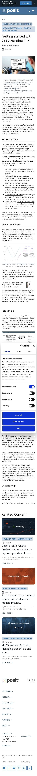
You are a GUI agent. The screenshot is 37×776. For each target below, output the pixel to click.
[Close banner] (34, 346)
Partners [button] (6, 720)
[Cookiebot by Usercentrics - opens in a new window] (21, 345)
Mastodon (14, 768)
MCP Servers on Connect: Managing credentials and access (16, 648)
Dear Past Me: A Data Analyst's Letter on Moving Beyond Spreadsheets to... (17, 549)
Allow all (18, 415)
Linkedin (24, 768)
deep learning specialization (24, 455)
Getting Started (7, 272)
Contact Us (7, 734)
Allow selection (18, 422)
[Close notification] (34, 3)
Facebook (9, 768)
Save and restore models (25, 202)
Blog (3, 19)
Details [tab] (18, 351)
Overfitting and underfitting (14, 195)
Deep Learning (25, 467)
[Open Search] (28, 10)
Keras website (26, 157)
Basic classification (11, 169)
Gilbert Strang (6, 461)
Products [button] (6, 697)
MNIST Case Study (24, 272)
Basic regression (10, 185)
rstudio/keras (6, 499)
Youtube (4, 768)
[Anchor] (20, 139)
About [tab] (30, 351)
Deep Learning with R (9, 285)
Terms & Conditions (8, 762)
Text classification (11, 176)
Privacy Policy (25, 762)
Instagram (19, 768)
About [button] (4, 726)
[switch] (32, 393)
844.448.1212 (7, 745)
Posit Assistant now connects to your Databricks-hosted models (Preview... (18, 599)
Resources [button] (6, 714)
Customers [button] (6, 708)
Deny (18, 428)
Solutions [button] (6, 691)
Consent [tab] (7, 351)
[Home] (10, 10)
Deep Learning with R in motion (12, 232)
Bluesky (29, 768)
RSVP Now (25, 3)
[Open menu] (33, 10)
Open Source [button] (7, 703)
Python (19, 151)
